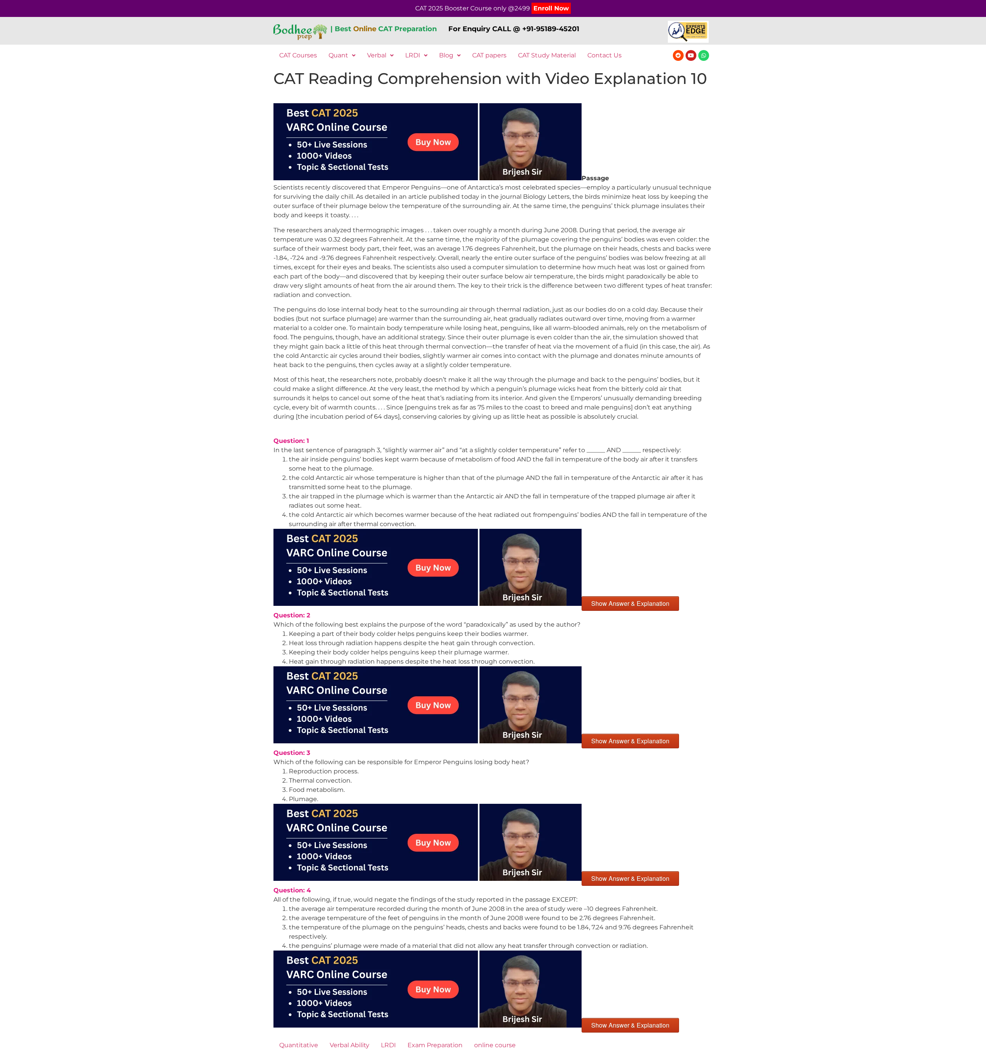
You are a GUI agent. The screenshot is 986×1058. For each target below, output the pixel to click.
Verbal (376, 55)
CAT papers (489, 55)
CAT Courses (298, 55)
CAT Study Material (547, 55)
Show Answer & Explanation (630, 603)
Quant (338, 55)
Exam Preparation (435, 1045)
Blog (446, 55)
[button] (342, 55)
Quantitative (298, 1045)
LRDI (412, 55)
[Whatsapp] (703, 55)
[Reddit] (678, 55)
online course (495, 1045)
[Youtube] (691, 55)
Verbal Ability (349, 1045)
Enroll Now (551, 8)
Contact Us (604, 55)
